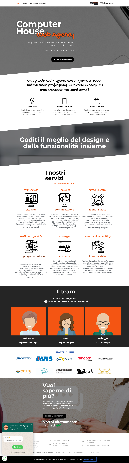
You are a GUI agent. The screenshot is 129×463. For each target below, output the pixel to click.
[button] (32, 425)
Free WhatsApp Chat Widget (18, 452)
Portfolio (25, 3)
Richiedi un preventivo (38, 3)
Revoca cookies (89, 459)
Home (17, 3)
